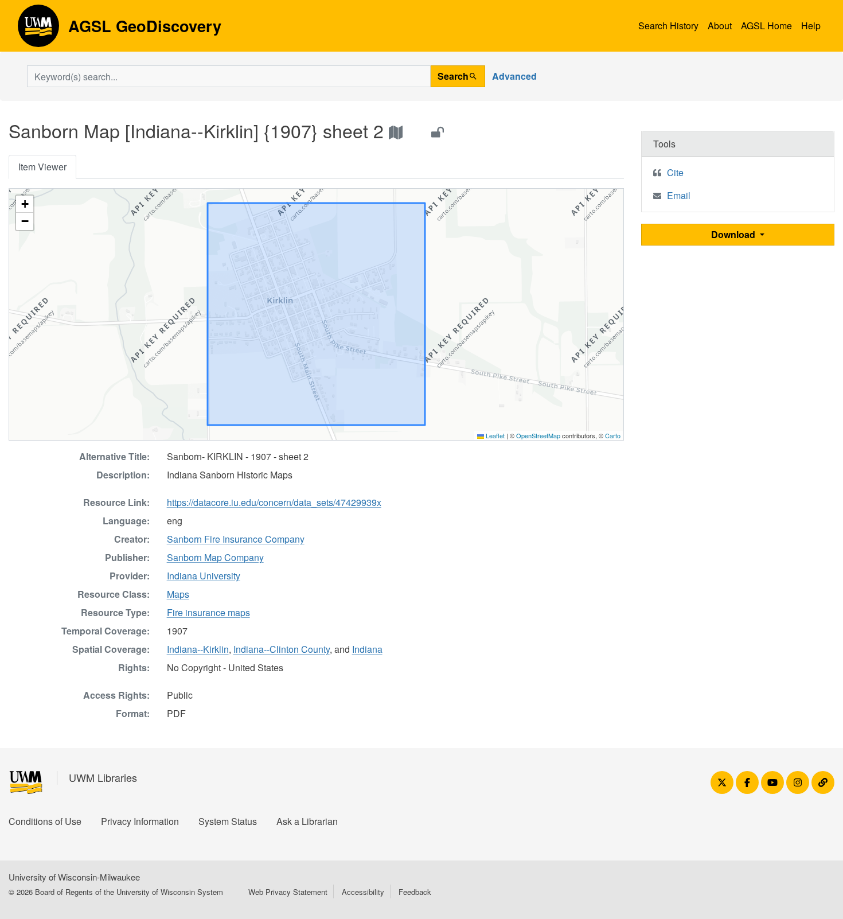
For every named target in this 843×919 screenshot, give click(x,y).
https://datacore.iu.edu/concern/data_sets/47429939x (274, 502)
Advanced (514, 76)
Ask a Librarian (307, 821)
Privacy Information (140, 821)
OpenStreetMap (538, 435)
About (720, 25)
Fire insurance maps (208, 612)
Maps (178, 594)
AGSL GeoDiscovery (38, 29)
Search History (668, 25)
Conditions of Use (45, 821)
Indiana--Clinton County (281, 649)
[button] (24, 204)
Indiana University (203, 575)
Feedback (415, 891)
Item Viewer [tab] (42, 166)
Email (678, 195)
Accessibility (363, 891)
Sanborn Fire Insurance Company (236, 539)
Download (734, 234)
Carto (612, 435)
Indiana (367, 649)
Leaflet (494, 435)
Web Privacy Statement (287, 891)
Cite (675, 172)
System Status (227, 821)
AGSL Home (766, 25)
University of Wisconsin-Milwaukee (74, 877)
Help (811, 25)
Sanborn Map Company (215, 557)
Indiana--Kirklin (198, 649)
